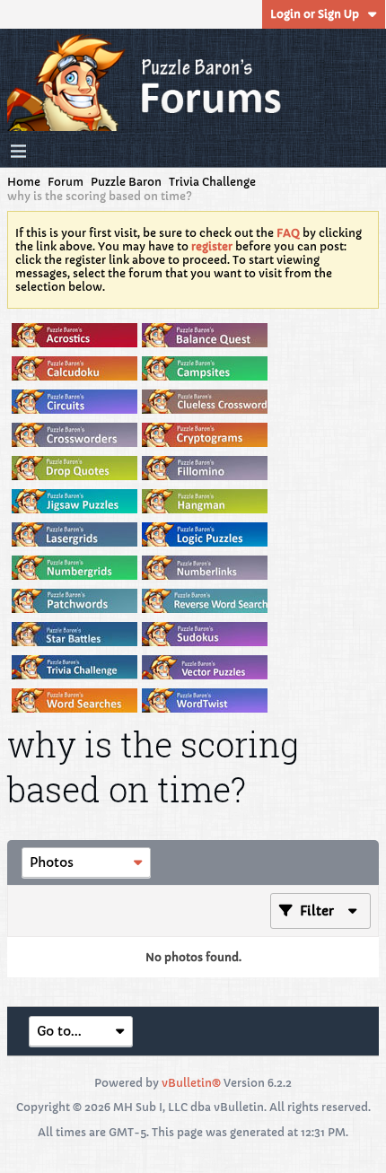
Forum (65, 181)
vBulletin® (191, 1083)
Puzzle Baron (126, 181)
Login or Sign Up (314, 14)
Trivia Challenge (212, 181)
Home (23, 181)
